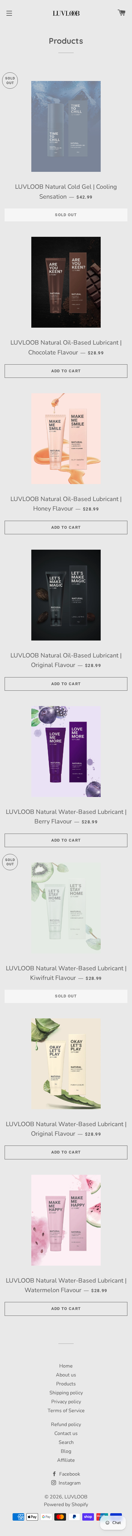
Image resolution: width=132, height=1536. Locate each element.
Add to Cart (66, 371)
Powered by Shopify (66, 1504)
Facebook (69, 1474)
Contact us (66, 1433)
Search (66, 1442)
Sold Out (66, 214)
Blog (66, 1451)
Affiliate (66, 1460)
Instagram (69, 1483)
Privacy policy (66, 1401)
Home (66, 1366)
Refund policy (66, 1424)
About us (66, 1375)
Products (66, 1383)
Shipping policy (66, 1392)
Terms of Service (66, 1410)
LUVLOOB (75, 1497)
